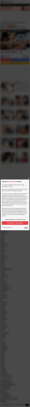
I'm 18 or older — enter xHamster (15, 223)
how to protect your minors (7, 227)
